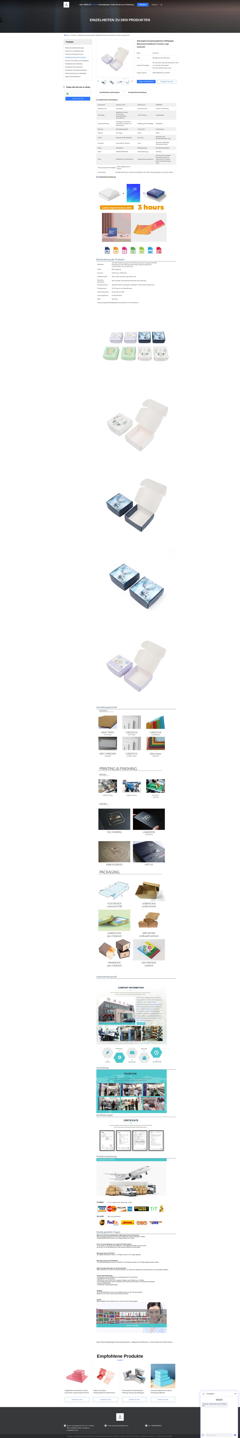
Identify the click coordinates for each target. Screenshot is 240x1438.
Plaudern (143, 4)
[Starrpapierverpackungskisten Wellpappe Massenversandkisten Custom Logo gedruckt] (115, 58)
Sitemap (69, 1436)
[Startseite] (66, 5)
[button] (67, 1380)
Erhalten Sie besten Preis (146, 81)
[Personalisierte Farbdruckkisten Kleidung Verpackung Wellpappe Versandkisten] (134, 1376)
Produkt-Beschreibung (137, 92)
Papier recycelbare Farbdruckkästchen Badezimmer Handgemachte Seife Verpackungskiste (104, 1392)
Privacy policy (78, 1436)
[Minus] (235, 1394)
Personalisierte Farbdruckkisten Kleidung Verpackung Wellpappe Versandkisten (133, 1392)
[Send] (235, 1435)
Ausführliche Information (109, 92)
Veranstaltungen (104, 4)
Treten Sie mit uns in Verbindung (122, 4)
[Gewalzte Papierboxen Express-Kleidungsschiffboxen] (163, 1376)
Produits (95, 4)
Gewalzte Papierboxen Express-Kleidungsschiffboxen (161, 1392)
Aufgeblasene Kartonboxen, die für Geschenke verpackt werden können (77, 1392)
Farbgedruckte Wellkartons (140, 1342)
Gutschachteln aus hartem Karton (161, 1342)
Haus (81, 4)
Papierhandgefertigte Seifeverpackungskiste (115, 1342)
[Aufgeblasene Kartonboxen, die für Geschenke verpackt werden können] (77, 1376)
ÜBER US (87, 4)
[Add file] (203, 1435)
